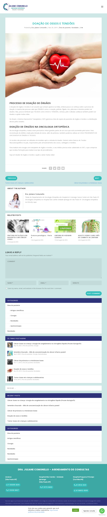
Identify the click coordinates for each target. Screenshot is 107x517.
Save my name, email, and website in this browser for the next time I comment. (35, 288)
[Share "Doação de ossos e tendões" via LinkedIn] (59, 168)
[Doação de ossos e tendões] (10, 370)
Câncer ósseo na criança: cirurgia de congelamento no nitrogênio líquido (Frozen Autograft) (47, 344)
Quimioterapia (16, 326)
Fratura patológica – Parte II (41, 236)
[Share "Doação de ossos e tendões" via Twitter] (55, 168)
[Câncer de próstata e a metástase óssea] (10, 362)
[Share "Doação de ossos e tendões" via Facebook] (50, 168)
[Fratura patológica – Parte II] (41, 226)
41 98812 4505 (82, 490)
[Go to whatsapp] (102, 510)
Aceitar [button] (75, 510)
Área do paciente (65, 28)
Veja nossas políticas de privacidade (43, 511)
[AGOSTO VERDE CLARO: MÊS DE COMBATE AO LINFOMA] (88, 226)
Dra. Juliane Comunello (39, 28)
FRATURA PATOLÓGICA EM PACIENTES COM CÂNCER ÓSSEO (17, 237)
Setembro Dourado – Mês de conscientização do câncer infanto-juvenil (40, 352)
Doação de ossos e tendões (24, 369)
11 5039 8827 (13, 490)
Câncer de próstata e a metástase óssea (28, 361)
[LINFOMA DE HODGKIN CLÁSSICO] (65, 226)
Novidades (75, 28)
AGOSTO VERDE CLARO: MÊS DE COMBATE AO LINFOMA (88, 236)
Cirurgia (13, 316)
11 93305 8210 (14, 485)
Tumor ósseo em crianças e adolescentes (29, 377)
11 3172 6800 (47, 487)
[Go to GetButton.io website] (102, 515)
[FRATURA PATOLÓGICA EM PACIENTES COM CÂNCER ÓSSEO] (18, 226)
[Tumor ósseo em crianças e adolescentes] (10, 378)
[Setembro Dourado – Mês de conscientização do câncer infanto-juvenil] (10, 353)
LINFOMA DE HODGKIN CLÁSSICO (63, 236)
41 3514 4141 (81, 485)
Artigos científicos (17, 310)
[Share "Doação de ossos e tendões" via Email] (63, 168)
